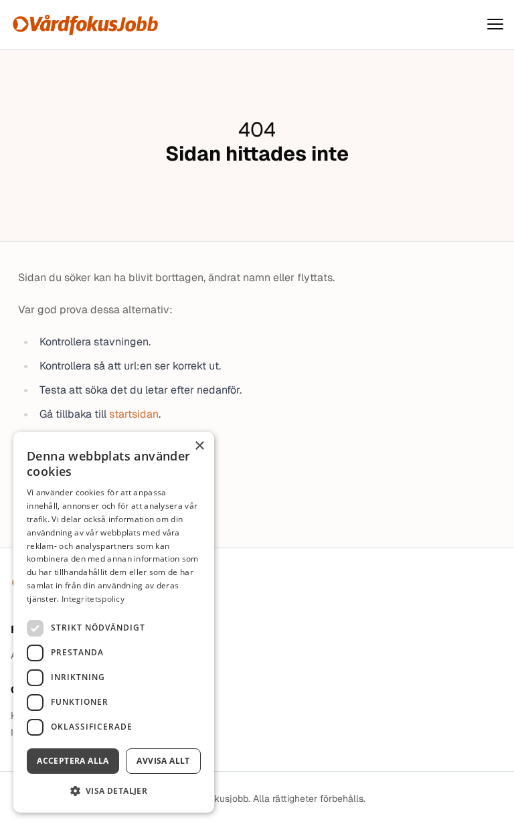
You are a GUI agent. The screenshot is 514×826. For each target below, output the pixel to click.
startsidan (134, 414)
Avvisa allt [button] (163, 760)
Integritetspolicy (93, 598)
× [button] (199, 446)
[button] (114, 790)
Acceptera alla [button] (73, 760)
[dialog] (113, 622)
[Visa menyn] (495, 24)
